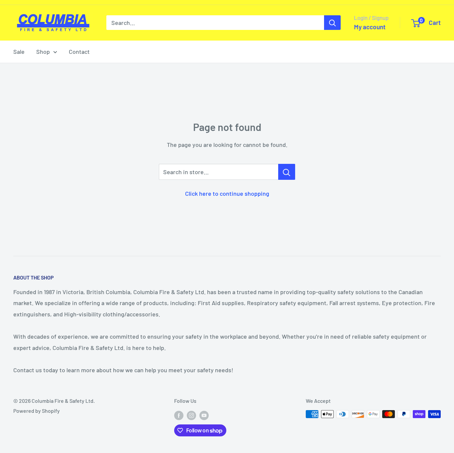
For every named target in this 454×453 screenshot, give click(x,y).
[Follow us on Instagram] (191, 415)
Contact (79, 51)
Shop (43, 51)
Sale (19, 51)
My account (370, 27)
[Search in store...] (286, 172)
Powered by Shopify (36, 410)
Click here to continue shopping (227, 193)
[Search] (332, 22)
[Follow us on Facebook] (178, 415)
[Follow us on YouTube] (204, 415)
